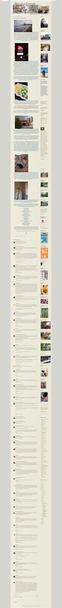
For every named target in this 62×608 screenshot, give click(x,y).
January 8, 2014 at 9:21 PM (18, 352)
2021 (42, 482)
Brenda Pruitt (17, 275)
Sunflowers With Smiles (18, 246)
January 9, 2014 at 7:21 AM (18, 445)
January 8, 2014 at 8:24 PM (18, 316)
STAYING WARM (44, 505)
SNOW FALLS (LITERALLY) (44, 506)
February (43, 501)
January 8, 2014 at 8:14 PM (18, 309)
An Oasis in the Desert (18, 581)
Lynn (16, 396)
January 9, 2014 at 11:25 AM (18, 489)
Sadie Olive (33, 605)
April (42, 499)
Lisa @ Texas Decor (18, 484)
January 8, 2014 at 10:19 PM (18, 376)
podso (16, 455)
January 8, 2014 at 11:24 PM (18, 382)
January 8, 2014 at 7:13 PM (18, 262)
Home (26, 595)
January (43, 502)
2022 (42, 481)
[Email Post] (23, 236)
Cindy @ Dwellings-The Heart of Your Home (21, 569)
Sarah (16, 328)
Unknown (16, 303)
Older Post (37, 595)
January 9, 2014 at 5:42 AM (18, 433)
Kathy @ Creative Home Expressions (20, 461)
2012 (42, 519)
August (43, 495)
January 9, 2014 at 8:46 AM (18, 466)
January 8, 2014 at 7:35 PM (18, 280)
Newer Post (15, 595)
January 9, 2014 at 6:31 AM (18, 438)
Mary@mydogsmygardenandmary (19, 334)
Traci (16, 575)
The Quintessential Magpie (18, 402)
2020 (42, 483)
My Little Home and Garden (18, 551)
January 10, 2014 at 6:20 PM (18, 566)
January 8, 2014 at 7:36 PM (18, 293)
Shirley (16, 447)
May (42, 498)
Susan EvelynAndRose (18, 511)
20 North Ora (17, 369)
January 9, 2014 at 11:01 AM (18, 481)
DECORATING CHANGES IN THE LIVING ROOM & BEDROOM (44, 511)
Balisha (16, 561)
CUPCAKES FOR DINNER (44, 508)
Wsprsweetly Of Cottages (18, 384)
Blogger (39, 605)
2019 (42, 484)
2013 (42, 518)
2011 (42, 520)
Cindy (32, 35)
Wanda (16, 344)
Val (15, 524)
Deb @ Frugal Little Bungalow (19, 477)
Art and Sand (17, 252)
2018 (42, 485)
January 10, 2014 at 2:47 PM (18, 559)
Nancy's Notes (17, 318)
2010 (42, 521)
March (43, 500)
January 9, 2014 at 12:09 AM (18, 393)
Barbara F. (16, 491)
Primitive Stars (17, 435)
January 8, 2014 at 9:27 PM (18, 362)
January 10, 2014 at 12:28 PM (19, 542)
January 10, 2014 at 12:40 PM (19, 549)
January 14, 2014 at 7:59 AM (18, 592)
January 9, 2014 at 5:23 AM (18, 418)
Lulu (16, 378)
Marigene (16, 498)
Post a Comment (17, 594)
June (16, 533)
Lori (15, 505)
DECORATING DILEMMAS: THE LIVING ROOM (44, 513)
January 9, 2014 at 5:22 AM (18, 414)
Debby (16, 264)
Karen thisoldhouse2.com (18, 425)
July (42, 496)
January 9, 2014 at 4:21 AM (18, 399)
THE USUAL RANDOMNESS (44, 515)
